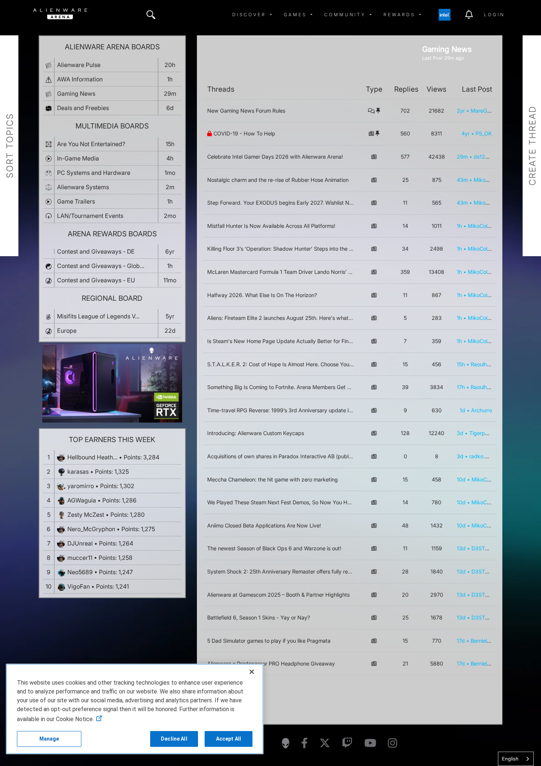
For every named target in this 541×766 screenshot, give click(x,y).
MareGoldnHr (487, 110)
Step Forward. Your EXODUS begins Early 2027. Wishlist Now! (282, 203)
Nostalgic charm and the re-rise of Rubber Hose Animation (278, 180)
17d (461, 641)
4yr (466, 133)
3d (460, 433)
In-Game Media (78, 158)
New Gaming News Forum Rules (246, 110)
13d (461, 548)
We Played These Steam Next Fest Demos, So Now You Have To (285, 502)
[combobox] (516, 759)
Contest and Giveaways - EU (96, 280)
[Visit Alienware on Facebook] (304, 743)
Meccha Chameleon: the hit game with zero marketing (272, 479)
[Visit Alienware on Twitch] (347, 743)
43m (462, 180)
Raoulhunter (485, 364)
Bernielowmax (488, 641)
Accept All (228, 739)
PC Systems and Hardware (93, 172)
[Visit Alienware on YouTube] (370, 743)
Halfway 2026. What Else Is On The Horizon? (262, 295)
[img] (151, 14)
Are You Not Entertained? (91, 144)
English (510, 759)
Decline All (174, 739)
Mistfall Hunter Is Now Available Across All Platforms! (271, 226)
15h (461, 364)
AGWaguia (81, 500)
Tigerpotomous (487, 433)
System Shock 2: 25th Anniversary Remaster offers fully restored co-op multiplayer (307, 571)
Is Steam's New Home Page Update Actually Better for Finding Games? (293, 341)
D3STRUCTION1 (491, 548)
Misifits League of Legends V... (98, 316)
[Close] (252, 672)
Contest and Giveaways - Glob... (100, 265)
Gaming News (76, 93)
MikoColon (486, 180)
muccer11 (79, 557)
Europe (67, 330)
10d (461, 479)
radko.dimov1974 (490, 456)
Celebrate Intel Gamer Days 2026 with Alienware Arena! (275, 156)
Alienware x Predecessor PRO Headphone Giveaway (271, 663)
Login (494, 14)
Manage (49, 739)
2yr (461, 110)
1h (459, 226)
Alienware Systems (83, 187)
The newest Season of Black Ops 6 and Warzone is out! (274, 548)
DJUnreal (80, 543)
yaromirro (80, 486)
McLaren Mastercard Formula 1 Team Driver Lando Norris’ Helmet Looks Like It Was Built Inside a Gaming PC (338, 272)
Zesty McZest (85, 514)
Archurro (481, 410)
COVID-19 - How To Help (244, 133)
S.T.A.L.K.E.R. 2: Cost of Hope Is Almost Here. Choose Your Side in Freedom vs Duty (309, 364)
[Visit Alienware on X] (325, 743)
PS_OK (483, 133)
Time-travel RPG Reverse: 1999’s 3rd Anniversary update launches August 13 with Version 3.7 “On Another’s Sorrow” (349, 410)
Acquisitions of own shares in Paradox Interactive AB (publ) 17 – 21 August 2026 (304, 456)
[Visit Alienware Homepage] (285, 743)
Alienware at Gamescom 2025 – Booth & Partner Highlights (278, 595)
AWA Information (80, 79)
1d (462, 410)
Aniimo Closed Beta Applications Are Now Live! (264, 525)
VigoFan (78, 586)
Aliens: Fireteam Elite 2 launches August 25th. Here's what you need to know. (301, 318)
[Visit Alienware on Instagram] (392, 743)
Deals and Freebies (83, 108)
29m (462, 156)
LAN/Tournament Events (90, 215)
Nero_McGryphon (91, 529)
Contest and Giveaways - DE (96, 251)
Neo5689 (80, 572)
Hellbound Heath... (92, 457)
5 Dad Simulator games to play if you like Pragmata (268, 641)
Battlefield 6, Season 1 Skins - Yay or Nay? (258, 617)
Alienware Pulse (78, 64)
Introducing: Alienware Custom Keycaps (255, 433)
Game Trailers (76, 201)
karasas (78, 471)
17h (461, 387)
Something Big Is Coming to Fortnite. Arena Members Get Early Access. (293, 387)
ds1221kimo (488, 156)
